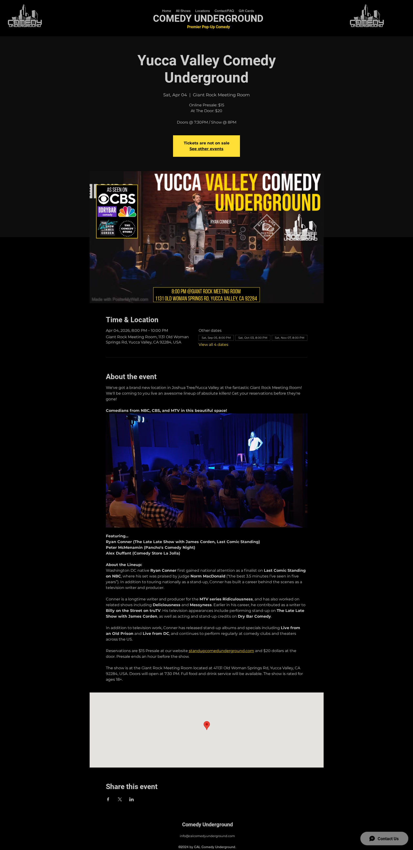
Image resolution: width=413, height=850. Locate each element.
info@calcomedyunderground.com (207, 836)
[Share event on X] (120, 799)
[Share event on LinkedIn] (131, 799)
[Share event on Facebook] (108, 799)
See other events (206, 149)
